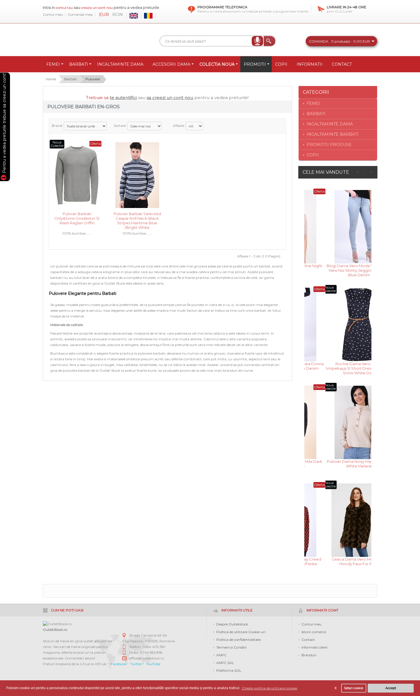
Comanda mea (80, 14)
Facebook (119, 664)
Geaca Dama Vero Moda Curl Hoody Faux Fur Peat (338, 561)
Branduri (308, 655)
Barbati (70, 79)
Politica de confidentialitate (238, 639)
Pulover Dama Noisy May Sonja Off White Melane (338, 463)
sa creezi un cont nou (170, 97)
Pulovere (92, 79)
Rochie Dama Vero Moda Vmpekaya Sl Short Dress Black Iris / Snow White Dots (338, 367)
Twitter (136, 664)
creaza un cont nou (97, 7)
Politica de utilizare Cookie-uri (240, 632)
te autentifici (123, 97)
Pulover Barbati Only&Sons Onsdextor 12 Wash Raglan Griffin (76, 217)
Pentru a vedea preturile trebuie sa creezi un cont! (4, 124)
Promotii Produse (329, 144)
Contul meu (53, 14)
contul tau (64, 7)
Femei (313, 103)
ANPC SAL (225, 663)
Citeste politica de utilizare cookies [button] (269, 688)
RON (117, 14)
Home (51, 79)
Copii (313, 154)
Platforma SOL (228, 670)
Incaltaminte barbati (333, 134)
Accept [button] (390, 688)
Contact (308, 639)
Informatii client (314, 647)
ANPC (221, 655)
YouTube (153, 664)
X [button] (336, 688)
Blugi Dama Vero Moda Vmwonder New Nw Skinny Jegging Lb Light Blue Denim (337, 269)
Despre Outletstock (232, 624)
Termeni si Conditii (231, 647)
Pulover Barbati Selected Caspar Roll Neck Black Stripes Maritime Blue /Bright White (137, 217)
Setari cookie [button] (353, 688)
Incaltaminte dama (330, 124)
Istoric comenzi (313, 632)
